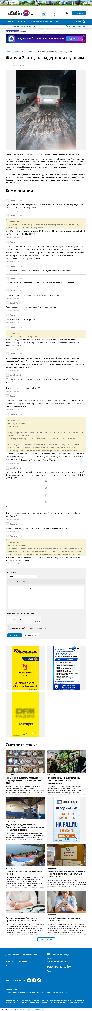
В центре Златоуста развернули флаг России (24, 872)
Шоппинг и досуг (58, 954)
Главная (10, 22)
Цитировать (12, 211)
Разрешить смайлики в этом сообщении (28, 628)
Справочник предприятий (40, 22)
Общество (30, 51)
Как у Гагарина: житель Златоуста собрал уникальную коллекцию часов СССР (24, 780)
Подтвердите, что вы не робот (21, 613)
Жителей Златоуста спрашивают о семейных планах (63, 919)
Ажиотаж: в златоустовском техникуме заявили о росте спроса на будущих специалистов (66, 874)
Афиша (49, 959)
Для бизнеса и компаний (22, 954)
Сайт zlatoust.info (12, 31)
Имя (7, 211)
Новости (21, 22)
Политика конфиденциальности (15, 991)
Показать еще (46, 939)
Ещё (56, 22)
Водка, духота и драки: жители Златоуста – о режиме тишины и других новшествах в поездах (25, 827)
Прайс (49, 971)
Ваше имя (12, 572)
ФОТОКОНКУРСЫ (28, 26)
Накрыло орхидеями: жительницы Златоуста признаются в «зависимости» (63, 780)
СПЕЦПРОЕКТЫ (13, 26)
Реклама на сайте (59, 966)
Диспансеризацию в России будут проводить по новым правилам (22, 919)
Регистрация (79, 13)
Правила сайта (11, 966)
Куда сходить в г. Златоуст (56, 962)
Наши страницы (16, 961)
